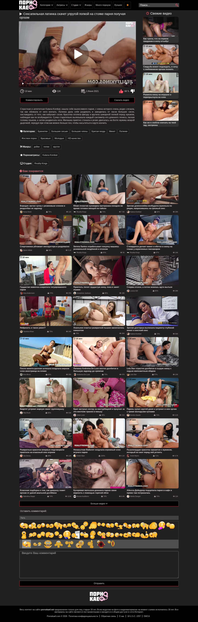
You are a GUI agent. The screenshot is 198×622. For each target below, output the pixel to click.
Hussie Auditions (83, 496)
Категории (45, 5)
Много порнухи (103, 5)
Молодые (59, 138)
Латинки (123, 131)
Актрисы (61, 5)
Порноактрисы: (31, 155)
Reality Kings (40, 163)
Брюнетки (43, 131)
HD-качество (74, 138)
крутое (56, 147)
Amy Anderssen (29, 293)
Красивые (46, 138)
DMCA (147, 616)
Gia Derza (27, 456)
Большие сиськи (59, 131)
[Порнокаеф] (28, 5)
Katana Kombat (50, 155)
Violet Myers (134, 456)
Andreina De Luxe (83, 374)
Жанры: (27, 147)
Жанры (88, 5)
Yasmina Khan (28, 331)
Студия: (27, 163)
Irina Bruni (27, 374)
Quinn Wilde (27, 250)
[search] (176, 5)
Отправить (99, 583)
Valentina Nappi (29, 496)
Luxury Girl (134, 291)
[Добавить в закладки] (127, 5)
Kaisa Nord (27, 212)
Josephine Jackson (84, 293)
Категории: (29, 131)
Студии (74, 5)
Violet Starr (81, 456)
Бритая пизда (98, 131)
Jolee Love (81, 415)
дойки (37, 147)
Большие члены (80, 131)
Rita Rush (26, 413)
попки (46, 147)
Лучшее (118, 5)
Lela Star (133, 374)
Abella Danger (135, 496)
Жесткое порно (29, 138)
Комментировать (34, 100)
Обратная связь (108, 616)
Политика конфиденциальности (83, 616)
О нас (121, 616)
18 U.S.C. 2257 (134, 616)
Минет (112, 131)
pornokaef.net (47, 609)
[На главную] (99, 600)
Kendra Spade (135, 415)
